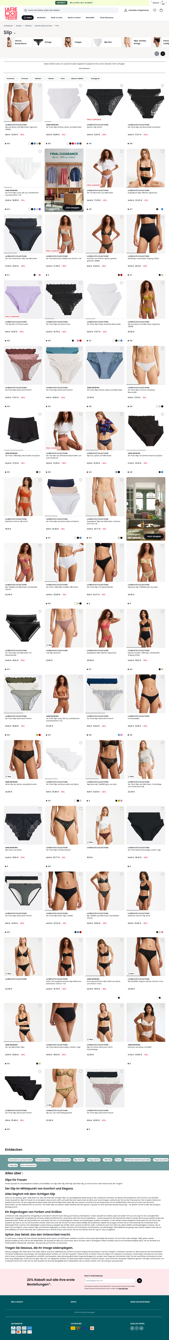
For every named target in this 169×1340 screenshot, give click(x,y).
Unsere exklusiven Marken (140, 1302)
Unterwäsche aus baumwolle (20, 1160)
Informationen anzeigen (84, 1312)
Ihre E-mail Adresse (93, 1275)
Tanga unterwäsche (62, 1160)
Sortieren (10, 78)
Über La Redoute (17, 1302)
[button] (161, 10)
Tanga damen (94, 1160)
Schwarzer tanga (43, 1160)
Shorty (118, 1160)
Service (73, 1302)
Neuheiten (41, 17)
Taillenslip (107, 1160)
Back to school (74, 17)
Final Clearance (106, 17)
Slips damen (79, 1160)
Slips (57, 25)
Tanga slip (13, 1165)
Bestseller (90, 17)
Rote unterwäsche (28, 1165)
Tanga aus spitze (161, 1160)
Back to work (56, 17)
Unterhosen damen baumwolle (137, 1160)
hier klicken (123, 1288)
